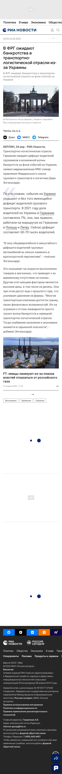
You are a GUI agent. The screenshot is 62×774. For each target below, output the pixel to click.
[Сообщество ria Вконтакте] (32, 632)
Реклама (26, 656)
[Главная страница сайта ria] (19, 30)
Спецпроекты (11, 656)
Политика (8, 650)
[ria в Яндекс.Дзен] (20, 632)
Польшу (11, 227)
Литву (24, 227)
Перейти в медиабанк (43, 119)
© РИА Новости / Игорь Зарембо (17, 119)
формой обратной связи (33, 733)
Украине (50, 194)
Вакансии (8, 669)
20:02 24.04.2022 (12, 38)
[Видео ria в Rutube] (56, 632)
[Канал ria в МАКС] (9, 632)
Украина (40, 400)
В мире (50, 650)
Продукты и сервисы (46, 656)
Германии (47, 213)
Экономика (11, 400)
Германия (26, 400)
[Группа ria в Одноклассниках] (44, 632)
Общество (22, 650)
